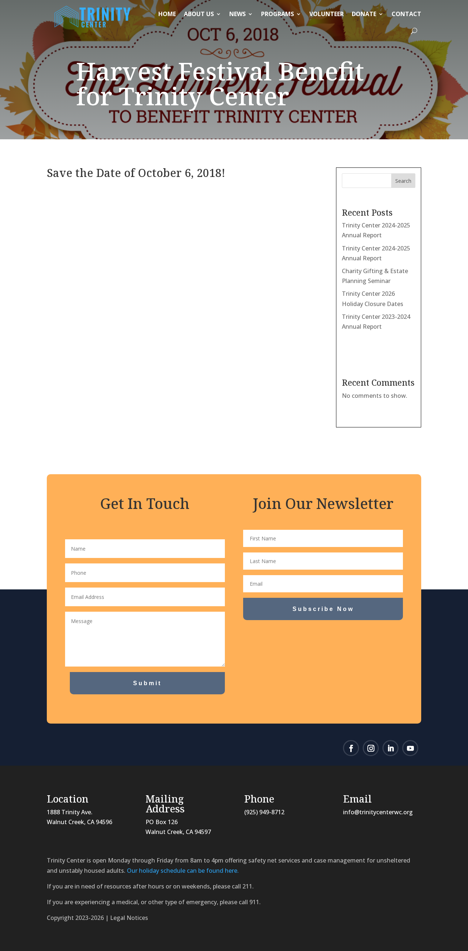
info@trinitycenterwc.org (378, 812)
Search (403, 180)
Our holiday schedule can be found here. (183, 871)
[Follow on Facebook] (351, 748)
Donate (364, 14)
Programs (277, 14)
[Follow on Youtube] (410, 748)
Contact (406, 14)
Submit (147, 683)
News (237, 14)
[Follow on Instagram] (371, 748)
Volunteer (326, 14)
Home (167, 14)
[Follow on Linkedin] (390, 748)
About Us (199, 14)
